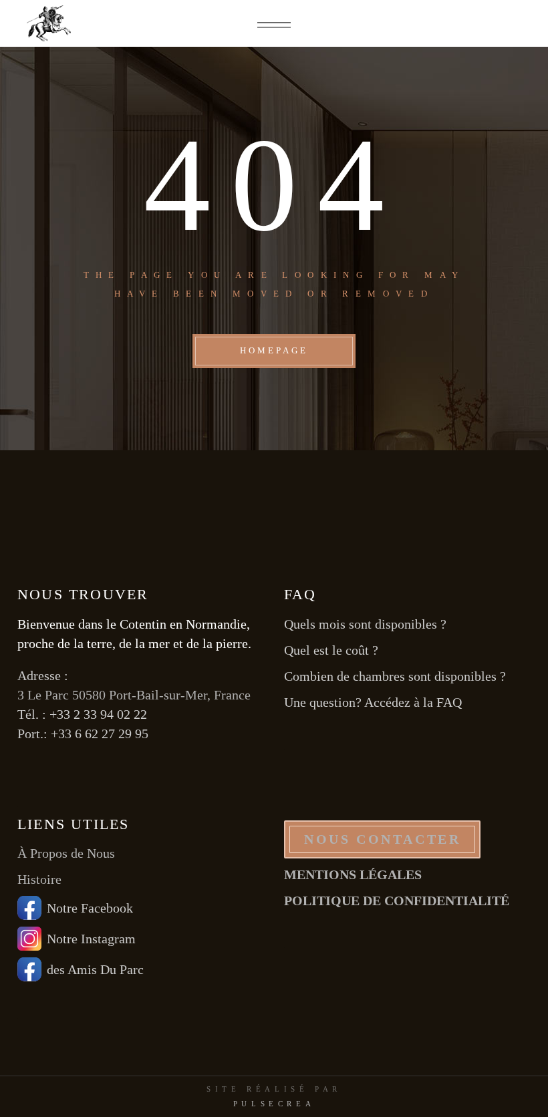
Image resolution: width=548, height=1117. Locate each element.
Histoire (39, 879)
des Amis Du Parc (95, 969)
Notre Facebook (90, 908)
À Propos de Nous (66, 853)
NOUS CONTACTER (382, 839)
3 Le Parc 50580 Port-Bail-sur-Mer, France (134, 694)
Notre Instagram (91, 938)
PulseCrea (274, 1104)
